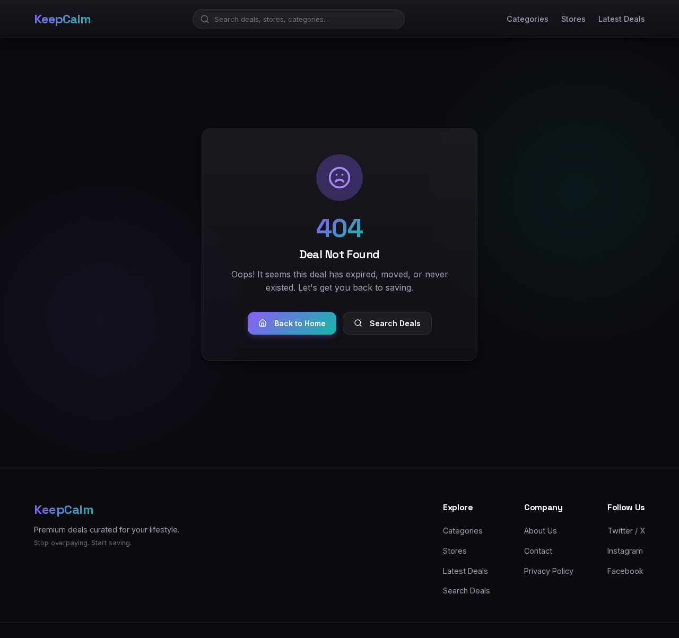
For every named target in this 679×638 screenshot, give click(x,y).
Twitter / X (626, 530)
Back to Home (300, 323)
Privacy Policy (548, 570)
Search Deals (395, 323)
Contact (538, 550)
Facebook (625, 570)
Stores (573, 18)
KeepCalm (62, 19)
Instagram (625, 550)
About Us (540, 530)
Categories (528, 18)
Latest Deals (621, 18)
